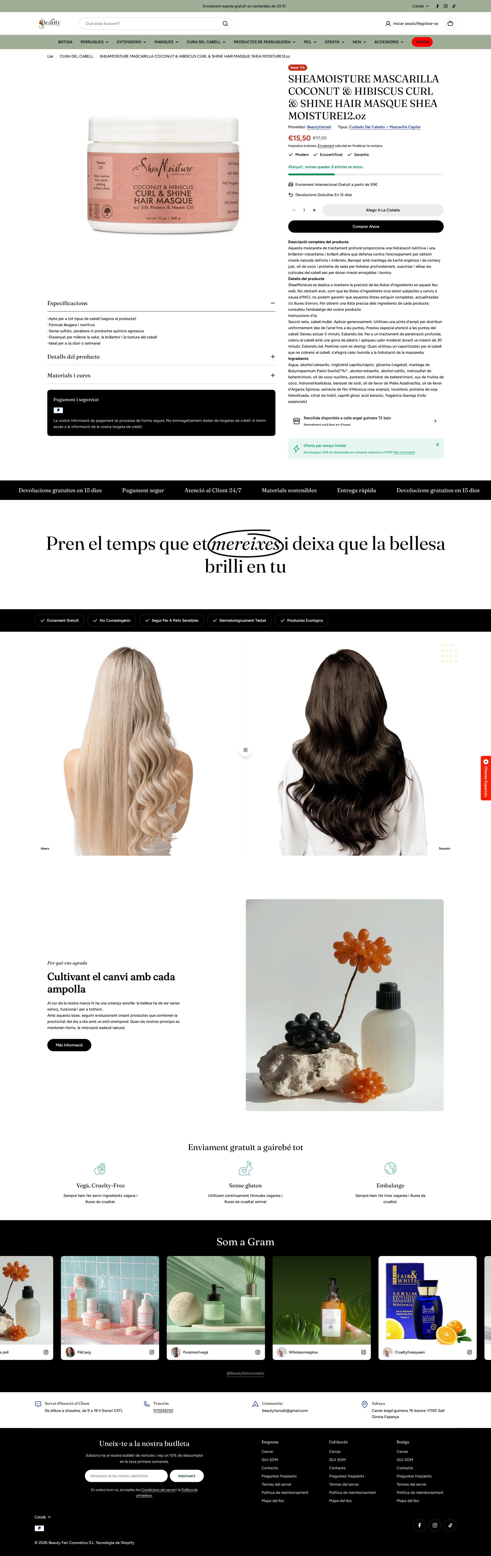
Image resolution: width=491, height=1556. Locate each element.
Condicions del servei (158, 1490)
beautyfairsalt (319, 127)
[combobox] (155, 23)
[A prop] (437, 444)
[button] (486, 778)
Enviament (326, 146)
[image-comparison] (245, 750)
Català (418, 6)
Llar (50, 56)
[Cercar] (225, 23)
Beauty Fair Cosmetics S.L (71, 1542)
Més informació (404, 452)
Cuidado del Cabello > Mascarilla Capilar (385, 127)
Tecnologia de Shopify (115, 1542)
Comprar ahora (366, 226)
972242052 (163, 1410)
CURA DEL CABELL (76, 56)
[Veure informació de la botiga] (435, 421)
